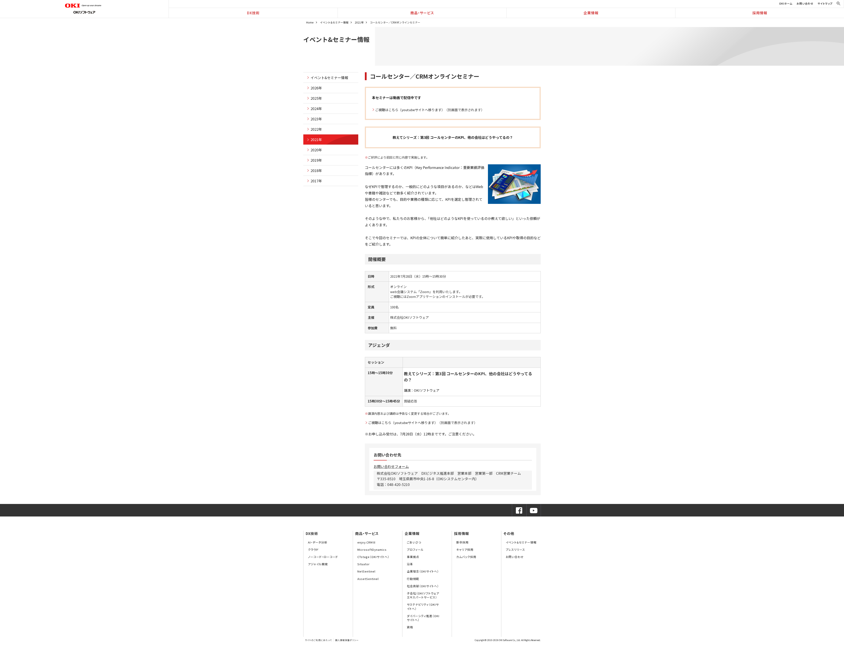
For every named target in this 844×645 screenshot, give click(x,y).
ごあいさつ (414, 542)
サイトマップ (825, 3)
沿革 (410, 564)
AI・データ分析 (317, 542)
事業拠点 (413, 557)
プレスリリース (515, 549)
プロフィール (415, 549)
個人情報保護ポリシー (347, 640)
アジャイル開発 (318, 564)
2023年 (316, 118)
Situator (363, 564)
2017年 (316, 180)
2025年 (316, 98)
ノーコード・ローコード (323, 557)
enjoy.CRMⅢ (366, 542)
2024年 (316, 108)
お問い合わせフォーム (391, 466)
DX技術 (253, 12)
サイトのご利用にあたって (318, 640)
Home (309, 22)
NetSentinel (366, 571)
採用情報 (759, 12)
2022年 (316, 129)
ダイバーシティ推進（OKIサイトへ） (423, 618)
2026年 (316, 88)
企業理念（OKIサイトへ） (423, 571)
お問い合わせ (805, 3)
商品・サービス (422, 12)
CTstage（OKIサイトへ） (373, 557)
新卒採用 (462, 542)
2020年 (316, 149)
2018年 (316, 170)
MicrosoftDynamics (372, 549)
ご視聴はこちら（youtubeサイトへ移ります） (410, 109)
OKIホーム (785, 3)
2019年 (316, 160)
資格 (410, 627)
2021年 (359, 22)
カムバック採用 (466, 557)
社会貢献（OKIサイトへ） (423, 586)
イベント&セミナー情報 (334, 22)
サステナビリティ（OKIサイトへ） (423, 606)
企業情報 (591, 12)
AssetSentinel (368, 579)
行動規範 (413, 579)
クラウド (313, 549)
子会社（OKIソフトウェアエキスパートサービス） (423, 595)
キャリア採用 (464, 549)
